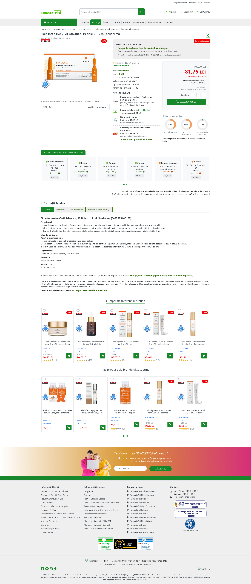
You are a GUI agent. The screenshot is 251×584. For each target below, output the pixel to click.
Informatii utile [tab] (76, 209)
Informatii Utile (195, 2)
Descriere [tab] (47, 209)
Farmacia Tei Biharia (139, 513)
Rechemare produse (50, 528)
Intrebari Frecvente (49, 521)
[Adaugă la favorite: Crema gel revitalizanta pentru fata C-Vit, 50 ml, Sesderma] (111, 310)
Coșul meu (188, 11)
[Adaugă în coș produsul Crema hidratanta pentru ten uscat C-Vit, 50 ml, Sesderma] (69, 355)
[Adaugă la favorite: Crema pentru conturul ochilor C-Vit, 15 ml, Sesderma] (145, 310)
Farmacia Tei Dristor (138, 498)
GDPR (206, 2)
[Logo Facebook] (42, 568)
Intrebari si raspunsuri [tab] (99, 209)
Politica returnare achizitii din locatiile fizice (60, 517)
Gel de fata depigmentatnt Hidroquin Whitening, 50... (91, 411)
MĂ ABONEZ (160, 468)
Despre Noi (89, 491)
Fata (73, 29)
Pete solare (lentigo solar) (180, 275)
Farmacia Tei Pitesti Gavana (142, 521)
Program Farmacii (180, 2)
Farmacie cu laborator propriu (54, 506)
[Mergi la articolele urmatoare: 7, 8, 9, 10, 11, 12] (127, 184)
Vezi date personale (150, 461)
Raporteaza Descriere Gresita (90, 290)
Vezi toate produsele (97, 107)
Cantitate (185, 95)
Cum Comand (47, 502)
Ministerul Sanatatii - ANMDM (97, 521)
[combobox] (108, 12)
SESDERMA (124, 70)
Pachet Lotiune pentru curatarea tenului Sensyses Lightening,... (57, 411)
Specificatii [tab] (60, 209)
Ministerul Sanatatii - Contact (97, 525)
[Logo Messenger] (47, 568)
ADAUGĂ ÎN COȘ (188, 101)
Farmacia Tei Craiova (139, 528)
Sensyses (47, 423)
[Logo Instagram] (51, 568)
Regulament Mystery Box (52, 498)
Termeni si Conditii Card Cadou (54, 495)
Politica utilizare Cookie (94, 498)
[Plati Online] (204, 568)
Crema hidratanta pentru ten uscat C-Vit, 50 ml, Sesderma (57, 342)
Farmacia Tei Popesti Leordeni (143, 517)
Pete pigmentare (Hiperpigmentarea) (148, 275)
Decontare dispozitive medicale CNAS (101, 510)
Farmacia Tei (45, 29)
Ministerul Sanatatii (92, 517)
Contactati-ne (47, 532)
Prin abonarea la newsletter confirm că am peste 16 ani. (146, 458)
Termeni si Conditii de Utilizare (54, 491)
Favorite (173, 11)
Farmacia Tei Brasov (138, 525)
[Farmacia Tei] (51, 12)
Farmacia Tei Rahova (139, 510)
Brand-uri (45, 525)
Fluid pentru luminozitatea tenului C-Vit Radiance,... (193, 342)
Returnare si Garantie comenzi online (57, 513)
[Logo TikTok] (55, 568)
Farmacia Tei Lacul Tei (139, 502)
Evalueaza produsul (121, 65)
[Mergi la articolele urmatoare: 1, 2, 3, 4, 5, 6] (124, 184)
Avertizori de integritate (94, 506)
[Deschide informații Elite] (45, 314)
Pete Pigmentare (84, 29)
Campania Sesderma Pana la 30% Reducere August (143, 48)
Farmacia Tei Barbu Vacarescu (143, 491)
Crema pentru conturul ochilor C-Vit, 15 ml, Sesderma (159, 342)
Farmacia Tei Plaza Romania (142, 495)
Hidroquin (81, 423)
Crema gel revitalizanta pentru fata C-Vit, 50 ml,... (125, 342)
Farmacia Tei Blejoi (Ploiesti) (142, 532)
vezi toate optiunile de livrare (137, 139)
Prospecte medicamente (95, 513)
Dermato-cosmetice (61, 29)
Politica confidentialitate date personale (101, 502)
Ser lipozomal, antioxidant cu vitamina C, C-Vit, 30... (91, 342)
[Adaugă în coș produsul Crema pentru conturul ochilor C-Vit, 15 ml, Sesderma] (170, 355)
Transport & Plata (48, 510)
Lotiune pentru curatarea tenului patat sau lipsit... (125, 411)
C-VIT (121, 74)
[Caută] (141, 12)
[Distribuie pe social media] (208, 35)
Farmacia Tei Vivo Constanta (142, 506)
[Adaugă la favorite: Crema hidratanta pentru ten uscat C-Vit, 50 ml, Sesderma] (44, 310)
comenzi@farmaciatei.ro (184, 496)
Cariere (87, 495)
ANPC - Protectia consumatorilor (98, 528)
